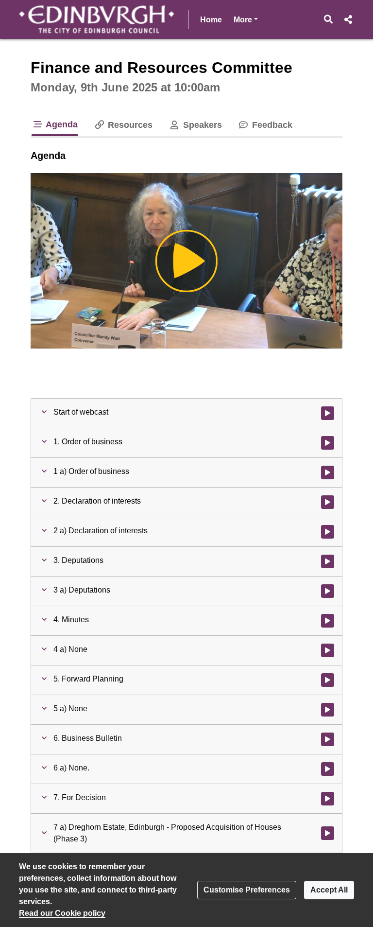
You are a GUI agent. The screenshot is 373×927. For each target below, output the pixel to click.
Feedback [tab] (271, 125)
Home (211, 20)
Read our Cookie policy (62, 913)
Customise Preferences (246, 890)
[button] (328, 19)
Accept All (329, 890)
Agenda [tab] (61, 124)
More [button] (246, 19)
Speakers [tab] (201, 125)
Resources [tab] (129, 125)
